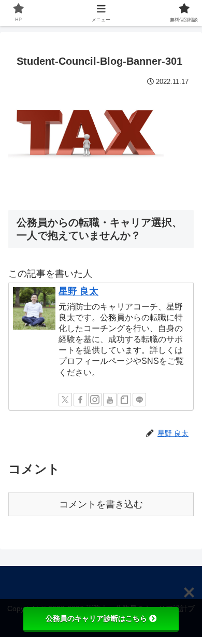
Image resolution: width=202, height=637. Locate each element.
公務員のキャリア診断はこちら (96, 618)
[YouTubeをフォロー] (110, 399)
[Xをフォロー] (65, 399)
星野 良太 (78, 291)
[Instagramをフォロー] (95, 399)
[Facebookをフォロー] (80, 399)
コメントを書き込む (101, 504)
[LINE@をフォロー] (139, 399)
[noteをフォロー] (124, 399)
